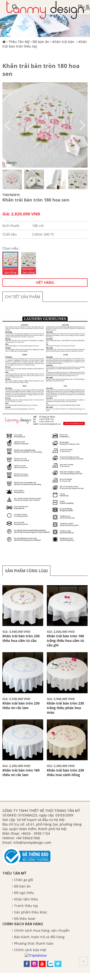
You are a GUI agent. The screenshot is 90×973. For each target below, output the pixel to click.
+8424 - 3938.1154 (35, 833)
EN (80, 6)
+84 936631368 (28, 838)
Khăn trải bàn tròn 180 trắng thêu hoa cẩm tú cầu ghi (65, 640)
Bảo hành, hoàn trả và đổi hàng (39, 937)
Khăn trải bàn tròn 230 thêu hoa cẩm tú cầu (21, 638)
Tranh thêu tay (26, 905)
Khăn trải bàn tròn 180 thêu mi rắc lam (21, 772)
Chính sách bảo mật (30, 950)
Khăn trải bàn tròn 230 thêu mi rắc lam (21, 705)
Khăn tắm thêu (26, 899)
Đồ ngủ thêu (24, 892)
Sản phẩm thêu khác (30, 912)
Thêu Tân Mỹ (19, 41)
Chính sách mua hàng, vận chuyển (42, 930)
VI (87, 6)
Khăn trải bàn (63, 41)
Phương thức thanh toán (34, 943)
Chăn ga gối (23, 879)
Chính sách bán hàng (22, 924)
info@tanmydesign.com (32, 842)
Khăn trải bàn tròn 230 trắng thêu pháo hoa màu (65, 708)
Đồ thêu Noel (24, 918)
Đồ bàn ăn (41, 41)
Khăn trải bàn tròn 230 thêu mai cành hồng (65, 772)
